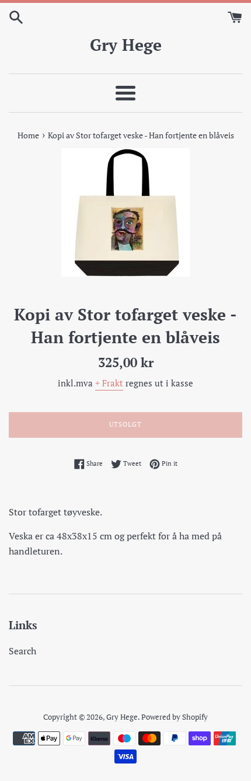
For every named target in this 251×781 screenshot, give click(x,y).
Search (22, 650)
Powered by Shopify (174, 717)
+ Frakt (109, 383)
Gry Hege (126, 44)
